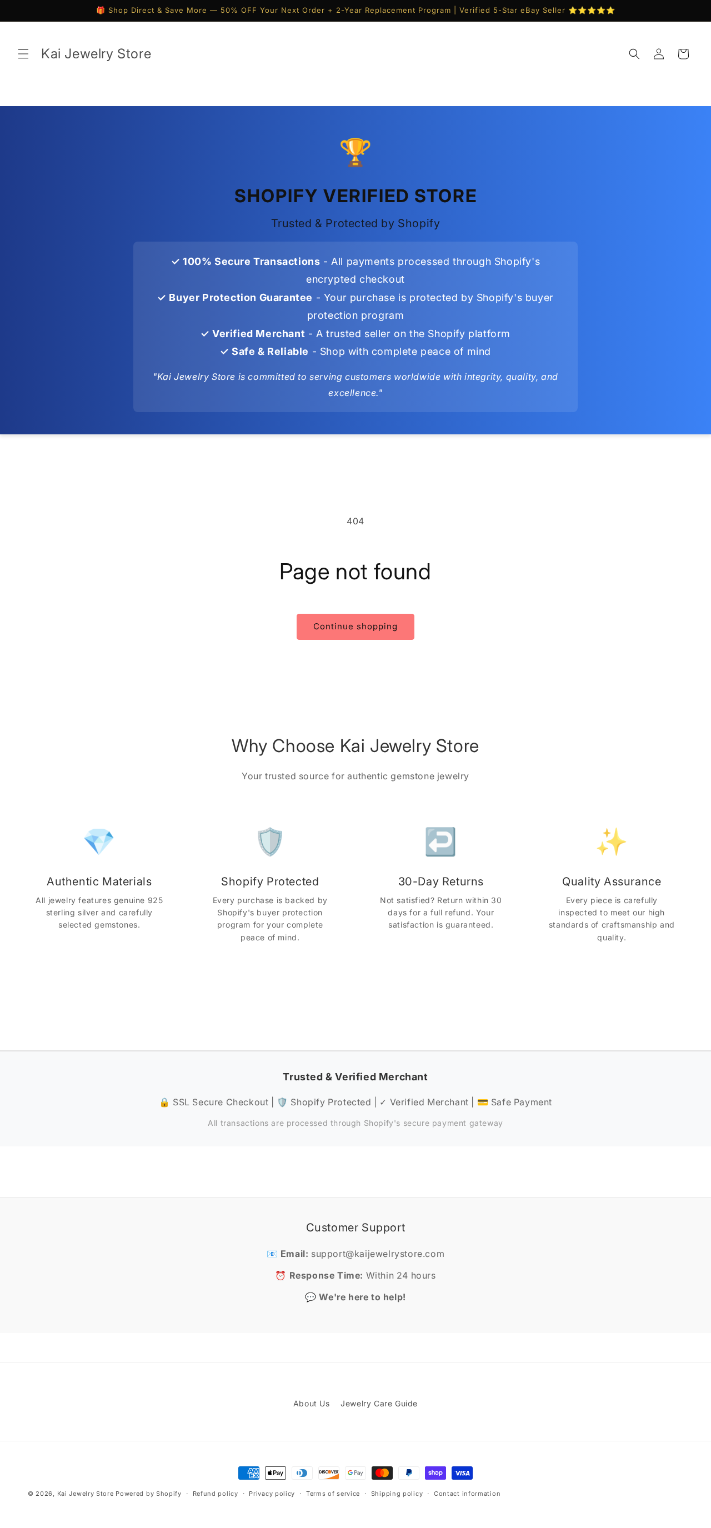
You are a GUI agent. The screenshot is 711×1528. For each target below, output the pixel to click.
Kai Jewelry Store (85, 1493)
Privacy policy (272, 1493)
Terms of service (333, 1493)
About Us (311, 1403)
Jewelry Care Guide (379, 1403)
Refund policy (215, 1493)
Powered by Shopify (149, 1493)
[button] (23, 54)
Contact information (467, 1493)
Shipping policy (397, 1493)
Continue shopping (355, 626)
